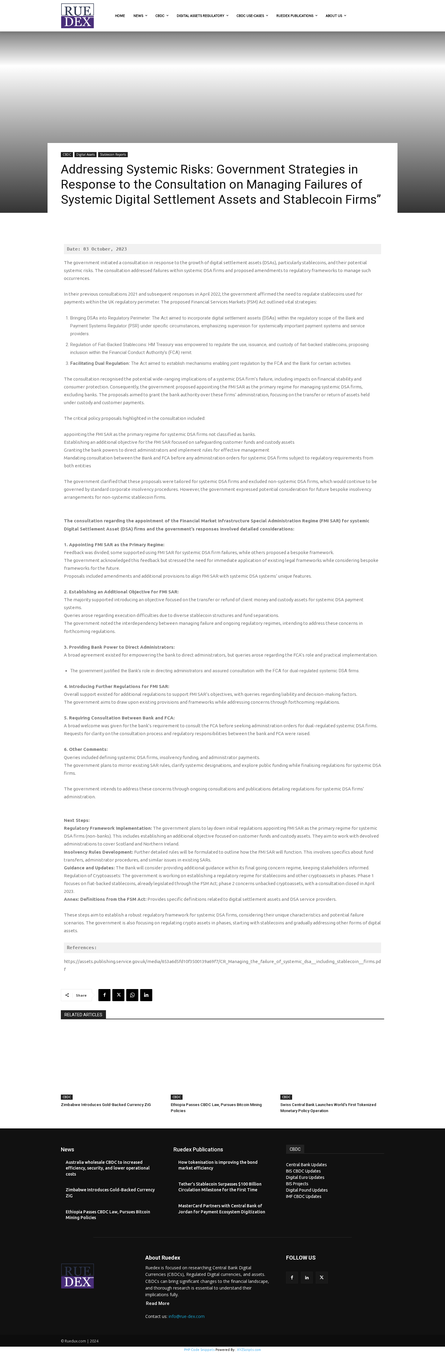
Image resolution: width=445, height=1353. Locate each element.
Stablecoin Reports (113, 154)
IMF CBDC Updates (303, 1196)
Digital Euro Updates (305, 1177)
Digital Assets (85, 154)
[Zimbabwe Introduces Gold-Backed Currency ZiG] (113, 1063)
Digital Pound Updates (307, 1190)
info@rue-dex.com (187, 1316)
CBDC (67, 154)
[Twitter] (118, 995)
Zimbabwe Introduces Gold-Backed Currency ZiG (106, 1104)
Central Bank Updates (306, 1164)
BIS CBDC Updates (303, 1171)
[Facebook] (104, 995)
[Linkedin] (146, 995)
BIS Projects (297, 1183)
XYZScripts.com (249, 1349)
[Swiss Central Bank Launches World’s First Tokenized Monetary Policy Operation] (332, 1063)
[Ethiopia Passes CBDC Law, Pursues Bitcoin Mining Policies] (223, 1063)
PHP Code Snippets (199, 1349)
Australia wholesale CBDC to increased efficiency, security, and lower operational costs (108, 1168)
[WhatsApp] (132, 995)
